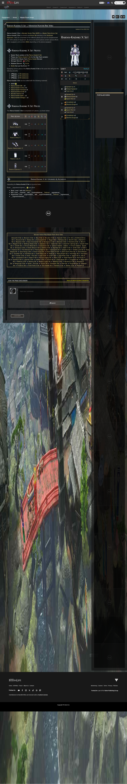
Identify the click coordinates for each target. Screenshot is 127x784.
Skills (75, 83)
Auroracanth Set (41, 240)
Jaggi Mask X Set (63, 255)
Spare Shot (70, 99)
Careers (100, 685)
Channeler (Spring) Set (70, 244)
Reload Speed (70, 89)
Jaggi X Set (75, 255)
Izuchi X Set (52, 255)
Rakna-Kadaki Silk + (17, 86)
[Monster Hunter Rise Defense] (62, 72)
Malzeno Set (32, 261)
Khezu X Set (57, 257)
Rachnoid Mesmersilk (17, 92)
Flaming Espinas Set (41, 250)
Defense (28, 190)
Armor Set (33, 35)
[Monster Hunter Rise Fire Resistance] (62, 75)
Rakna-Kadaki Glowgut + (18, 97)
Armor (15, 17)
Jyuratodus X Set (21, 257)
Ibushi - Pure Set (31, 255)
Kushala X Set (17, 259)
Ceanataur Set (44, 244)
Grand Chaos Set (38, 252)
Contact (32, 685)
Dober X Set (67, 248)
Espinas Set (16, 250)
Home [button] (48, 7)
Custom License (43, 695)
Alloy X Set (39, 238)
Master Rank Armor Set (50, 33)
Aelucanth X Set (16, 238)
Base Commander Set (34, 242)
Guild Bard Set (29, 254)
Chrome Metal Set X (30, 246)
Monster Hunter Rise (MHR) (31, 33)
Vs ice (27, 63)
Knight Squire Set (69, 257)
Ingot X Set (42, 255)
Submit (53, 303)
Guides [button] (86, 7)
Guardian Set (18, 254)
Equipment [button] (72, 7)
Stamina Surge (71, 104)
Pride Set (64, 263)
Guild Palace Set (41, 254)
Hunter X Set (20, 255)
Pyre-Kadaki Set (47, 265)
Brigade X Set (17, 244)
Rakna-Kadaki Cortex (17, 88)
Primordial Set (73, 263)
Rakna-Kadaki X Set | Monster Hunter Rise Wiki (30, 26)
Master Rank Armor (27, 17)
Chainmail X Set (56, 244)
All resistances (23, 74)
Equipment (6, 17)
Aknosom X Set (28, 238)
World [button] (79, 7)
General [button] (55, 7)
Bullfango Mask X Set (30, 244)
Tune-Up (69, 91)
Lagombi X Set (28, 259)
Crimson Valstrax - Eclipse (60, 246)
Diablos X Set (46, 248)
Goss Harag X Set (25, 252)
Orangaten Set (54, 263)
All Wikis (15, 685)
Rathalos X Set (58, 265)
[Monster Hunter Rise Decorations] (70, 72)
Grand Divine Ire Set (52, 252)
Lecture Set (50, 259)
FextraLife (94, 690)
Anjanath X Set (61, 238)
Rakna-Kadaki (32, 59)
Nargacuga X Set (19, 263)
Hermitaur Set (74, 254)
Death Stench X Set (33, 248)
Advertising (94, 685)
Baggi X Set (52, 240)
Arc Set (70, 238)
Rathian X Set (70, 265)
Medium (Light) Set (45, 261)
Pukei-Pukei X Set (33, 265)
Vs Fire (27, 61)
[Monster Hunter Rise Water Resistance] (66, 75)
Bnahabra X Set (73, 242)
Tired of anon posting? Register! (78, 280)
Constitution (70, 102)
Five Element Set (27, 250)
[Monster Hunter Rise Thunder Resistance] (69, 75)
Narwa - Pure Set (32, 263)
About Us (26, 685)
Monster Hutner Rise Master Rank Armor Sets (48, 235)
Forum (21, 685)
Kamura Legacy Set (45, 257)
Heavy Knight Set (62, 254)
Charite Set (18, 246)
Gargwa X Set (66, 250)
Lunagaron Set (73, 259)
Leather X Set (39, 259)
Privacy (110, 685)
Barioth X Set (73, 240)
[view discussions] (113, 16)
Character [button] (63, 7)
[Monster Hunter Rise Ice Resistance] (76, 75)
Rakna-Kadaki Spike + (18, 96)
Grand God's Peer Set (68, 252)
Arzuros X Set (20, 240)
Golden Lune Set (78, 250)
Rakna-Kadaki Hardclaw (18, 90)
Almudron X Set (49, 238)
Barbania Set (62, 240)
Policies (115, 685)
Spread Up (69, 87)
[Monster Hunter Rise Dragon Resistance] (85, 75)
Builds (13, 66)
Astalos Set (30, 240)
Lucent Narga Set (61, 259)
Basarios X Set (20, 242)
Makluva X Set (21, 261)
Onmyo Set (44, 263)
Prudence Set (21, 265)
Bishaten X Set (61, 242)
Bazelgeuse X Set (49, 242)
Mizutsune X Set (69, 261)
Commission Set (44, 246)
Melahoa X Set (57, 261)
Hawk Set (52, 254)
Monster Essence (16, 94)
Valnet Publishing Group (111, 690)
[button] (102, 3)
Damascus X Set (20, 248)
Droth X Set (76, 248)
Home (10, 685)
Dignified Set (57, 248)
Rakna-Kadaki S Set (35, 55)
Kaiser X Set (33, 257)
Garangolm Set (55, 250)
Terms (105, 685)
